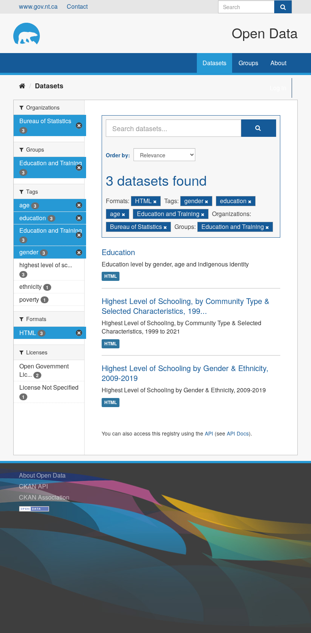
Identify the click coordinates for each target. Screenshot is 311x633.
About (278, 62)
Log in (278, 87)
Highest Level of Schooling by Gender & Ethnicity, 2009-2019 (185, 372)
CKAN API (33, 486)
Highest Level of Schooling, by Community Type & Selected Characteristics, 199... (185, 305)
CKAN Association (44, 497)
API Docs (238, 433)
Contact (77, 6)
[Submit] (283, 6)
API (209, 433)
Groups (248, 62)
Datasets (214, 62)
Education (118, 251)
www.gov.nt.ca (38, 6)
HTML (110, 276)
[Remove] (155, 201)
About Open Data (42, 475)
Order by (117, 155)
